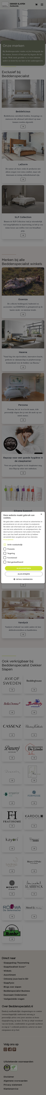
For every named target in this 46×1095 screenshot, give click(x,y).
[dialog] (23, 547)
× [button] (41, 514)
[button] (23, 579)
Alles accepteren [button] (24, 568)
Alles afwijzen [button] (24, 574)
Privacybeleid (8, 539)
